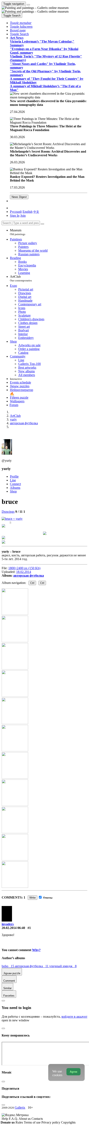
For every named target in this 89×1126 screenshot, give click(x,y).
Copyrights (68, 1122)
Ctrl (32, 583)
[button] (20, 23)
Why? (36, 950)
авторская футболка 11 (32, 966)
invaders (8, 924)
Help (5, 1118)
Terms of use (32, 1122)
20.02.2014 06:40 (13, 928)
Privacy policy (51, 1122)
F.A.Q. (14, 1118)
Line (13, 480)
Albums (15, 487)
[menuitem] (36, 211)
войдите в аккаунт (74, 1016)
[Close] (42, 224)
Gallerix (20, 1107)
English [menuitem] (27, 211)
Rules (20, 1122)
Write (32, 897)
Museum (17, 232)
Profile (14, 476)
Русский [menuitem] (16, 211)
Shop (13, 491)
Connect (15, 484)
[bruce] (12, 518)
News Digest (19, 196)
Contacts (37, 1118)
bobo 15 (8, 966)
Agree (73, 1071)
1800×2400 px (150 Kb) (24, 568)
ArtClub (21, 278)
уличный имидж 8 (63, 966)
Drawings (8, 511)
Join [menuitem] (23, 215)
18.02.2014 (23, 572)
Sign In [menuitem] (14, 215)
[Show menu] (28, 4)
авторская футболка (28, 575)
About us (25, 1118)
